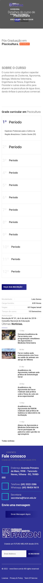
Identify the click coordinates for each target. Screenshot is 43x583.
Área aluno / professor (21, 20)
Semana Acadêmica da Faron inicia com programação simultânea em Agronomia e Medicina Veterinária (29, 338)
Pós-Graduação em (14, 42)
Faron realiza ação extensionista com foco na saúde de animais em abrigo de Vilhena (28, 356)
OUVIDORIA (14, 9)
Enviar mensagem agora (21, 514)
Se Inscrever (33, 554)
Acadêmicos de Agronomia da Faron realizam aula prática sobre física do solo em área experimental (28, 391)
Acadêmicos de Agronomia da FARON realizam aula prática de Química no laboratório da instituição (29, 410)
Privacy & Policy (16, 578)
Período (10, 160)
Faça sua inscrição (13, 287)
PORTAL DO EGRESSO (19, 14)
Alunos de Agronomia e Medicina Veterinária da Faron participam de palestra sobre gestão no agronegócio (29, 429)
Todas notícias (8, 441)
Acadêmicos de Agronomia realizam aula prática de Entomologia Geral (28, 373)
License (5, 578)
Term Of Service (30, 578)
